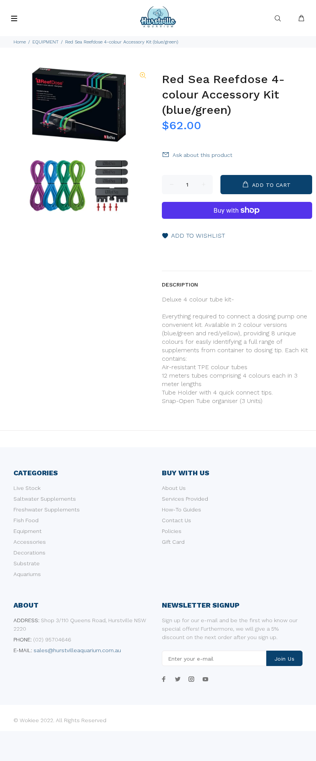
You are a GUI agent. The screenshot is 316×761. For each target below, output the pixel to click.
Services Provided (185, 499)
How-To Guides (181, 509)
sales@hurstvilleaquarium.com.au (77, 650)
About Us (174, 488)
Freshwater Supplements (46, 509)
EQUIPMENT (45, 42)
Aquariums (27, 574)
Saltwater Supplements (44, 499)
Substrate (26, 563)
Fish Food (26, 520)
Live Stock (26, 488)
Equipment (27, 531)
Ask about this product (202, 155)
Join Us (284, 659)
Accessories (29, 542)
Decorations (29, 553)
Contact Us (176, 520)
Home (19, 42)
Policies (172, 531)
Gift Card (173, 542)
